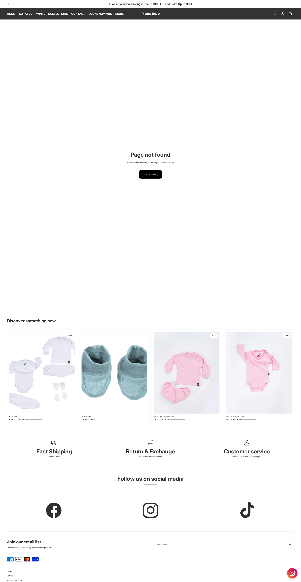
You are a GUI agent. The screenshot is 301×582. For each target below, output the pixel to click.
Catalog (10, 576)
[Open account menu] (282, 14)
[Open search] (275, 14)
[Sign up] (289, 544)
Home (9, 571)
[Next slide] (290, 4)
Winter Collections (14, 580)
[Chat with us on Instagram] (292, 573)
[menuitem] (119, 13)
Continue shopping (150, 174)
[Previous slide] (8, 4)
